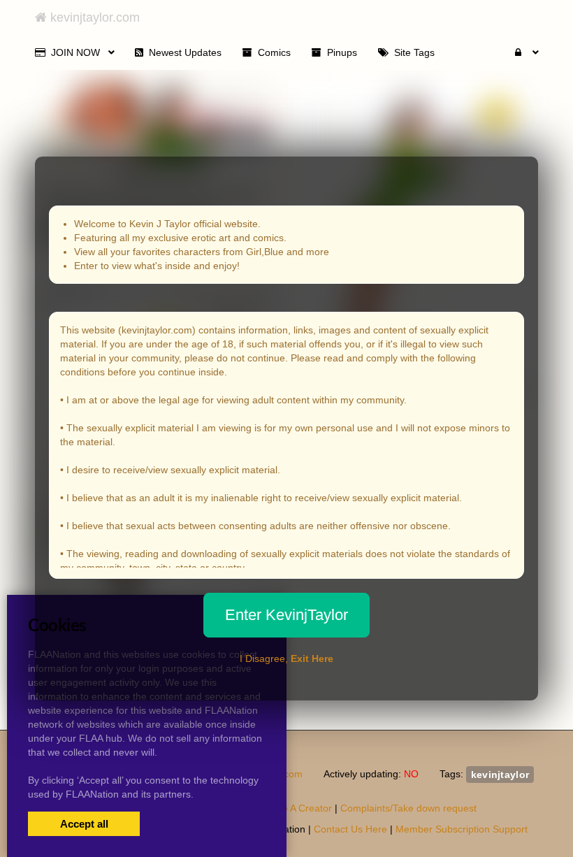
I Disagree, (286, 658)
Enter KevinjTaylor (286, 615)
